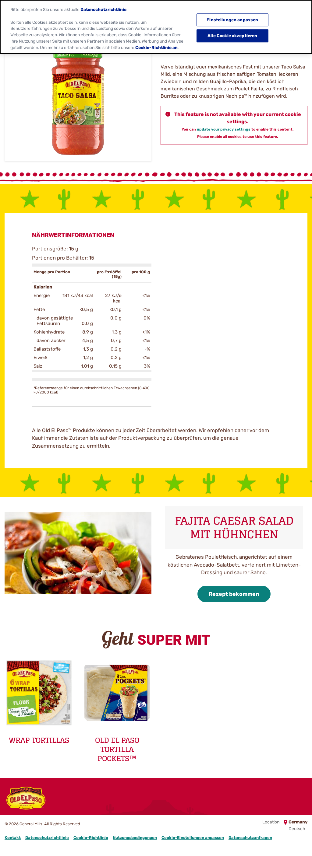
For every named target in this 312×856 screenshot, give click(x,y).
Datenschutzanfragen (250, 837)
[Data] (306, 799)
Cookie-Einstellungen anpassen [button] (192, 837)
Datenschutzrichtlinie (47, 837)
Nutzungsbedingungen (135, 837)
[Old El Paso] (26, 799)
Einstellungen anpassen (232, 19)
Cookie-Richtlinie (90, 837)
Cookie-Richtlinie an (156, 47)
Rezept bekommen (234, 594)
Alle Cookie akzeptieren (232, 35)
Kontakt (13, 837)
